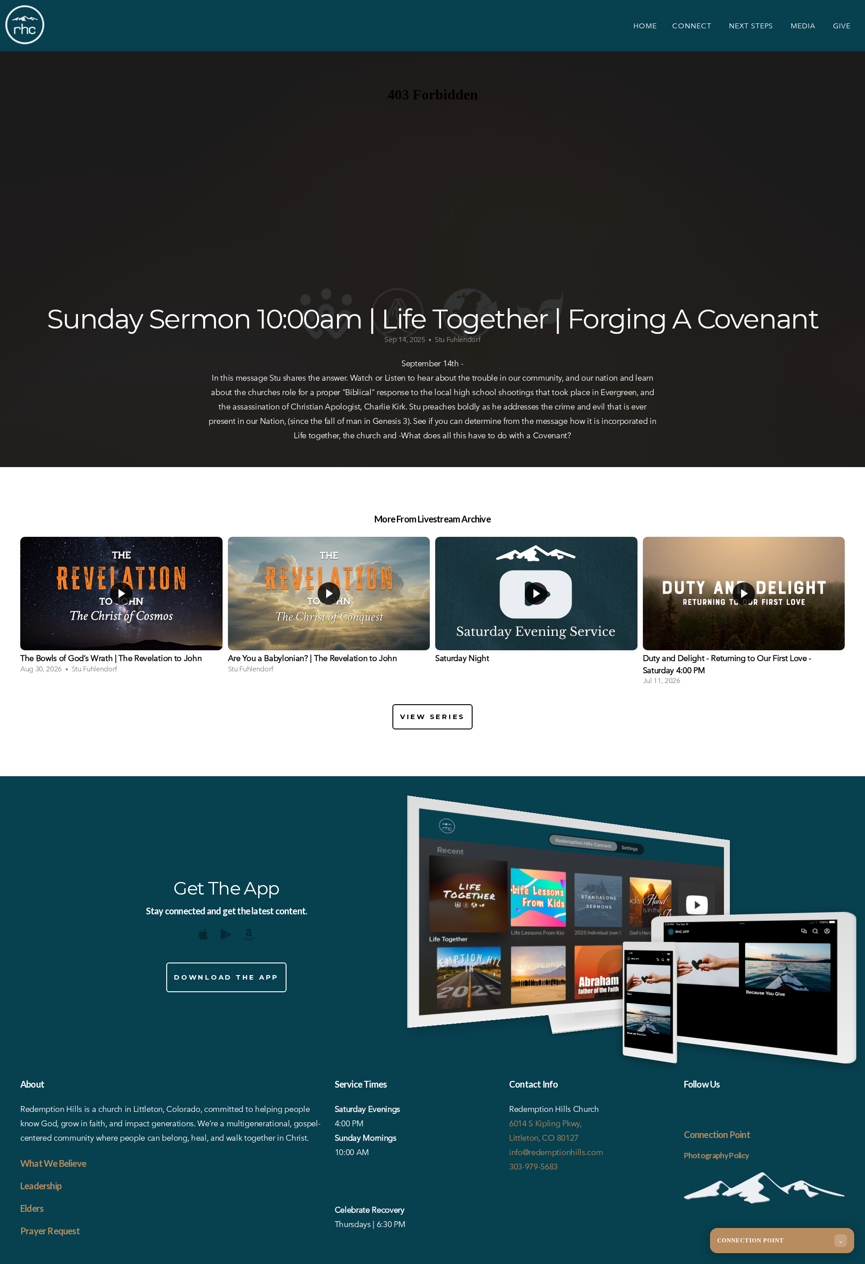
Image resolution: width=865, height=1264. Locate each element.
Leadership (40, 1185)
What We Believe (53, 1163)
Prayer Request (50, 1230)
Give (842, 26)
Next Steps (752, 26)
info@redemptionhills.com (556, 1152)
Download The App (226, 977)
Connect (693, 26)
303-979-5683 (533, 1166)
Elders (31, 1208)
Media (804, 26)
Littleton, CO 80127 (543, 1138)
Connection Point (717, 1134)
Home (645, 26)
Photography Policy (716, 1155)
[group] (121, 608)
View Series (432, 716)
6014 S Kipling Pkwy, (546, 1123)
